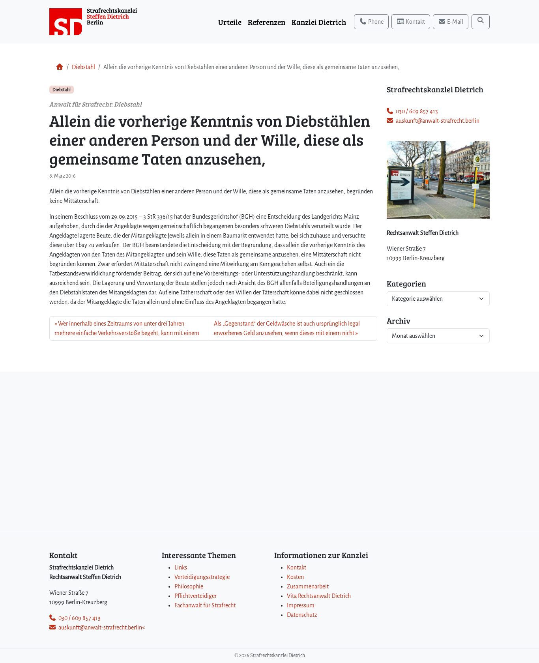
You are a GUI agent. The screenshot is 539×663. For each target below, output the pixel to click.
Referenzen (266, 22)
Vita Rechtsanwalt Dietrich (319, 596)
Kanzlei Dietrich (319, 22)
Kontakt (296, 567)
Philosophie (188, 586)
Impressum (300, 605)
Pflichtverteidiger (195, 596)
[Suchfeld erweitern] (481, 21)
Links (180, 567)
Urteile (229, 22)
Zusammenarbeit (308, 586)
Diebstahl (83, 67)
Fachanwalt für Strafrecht (205, 605)
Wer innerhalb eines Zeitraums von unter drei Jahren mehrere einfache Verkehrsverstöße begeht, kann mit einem (126, 328)
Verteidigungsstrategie (202, 577)
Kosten (295, 577)
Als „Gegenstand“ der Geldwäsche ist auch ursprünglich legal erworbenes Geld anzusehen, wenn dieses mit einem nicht (287, 328)
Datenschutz (302, 615)
